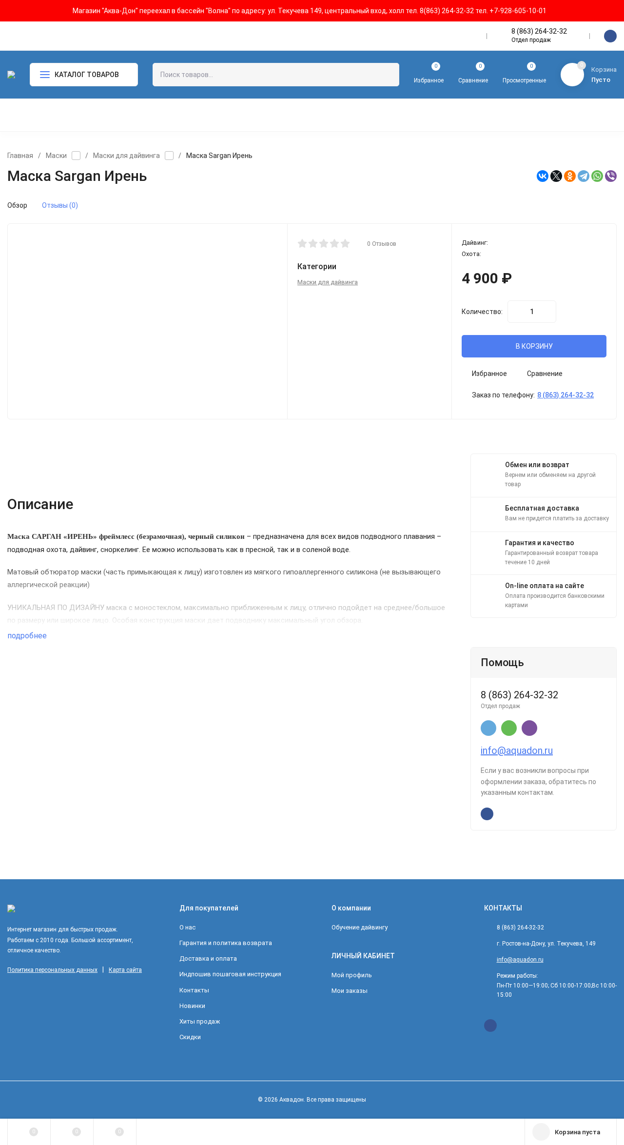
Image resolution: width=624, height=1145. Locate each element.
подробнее (28, 635)
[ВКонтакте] (542, 176)
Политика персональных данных (52, 970)
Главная (20, 155)
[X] (556, 176)
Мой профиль (352, 975)
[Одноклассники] (570, 176)
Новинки (192, 1005)
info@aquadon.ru (517, 750)
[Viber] (611, 176)
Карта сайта (125, 970)
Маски (56, 155)
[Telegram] (583, 176)
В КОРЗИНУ (534, 346)
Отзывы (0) (60, 205)
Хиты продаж (199, 1021)
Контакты (194, 990)
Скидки (190, 1037)
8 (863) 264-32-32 (539, 31)
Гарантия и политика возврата (225, 943)
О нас (187, 927)
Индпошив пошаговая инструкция (230, 974)
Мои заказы (350, 990)
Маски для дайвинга (126, 155)
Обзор (17, 205)
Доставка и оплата (208, 958)
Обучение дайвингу (360, 927)
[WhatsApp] (597, 176)
